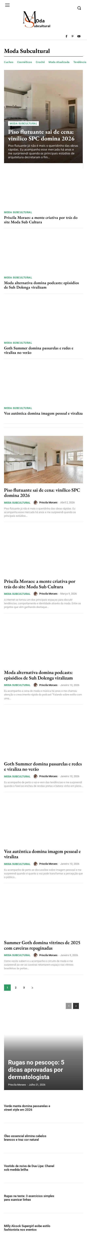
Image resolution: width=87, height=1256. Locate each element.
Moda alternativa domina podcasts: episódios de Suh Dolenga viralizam (41, 285)
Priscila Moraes (48, 502)
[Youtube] (79, 36)
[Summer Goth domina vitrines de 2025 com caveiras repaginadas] (43, 912)
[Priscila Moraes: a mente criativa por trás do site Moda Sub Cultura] (43, 188)
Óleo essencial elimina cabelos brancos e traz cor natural (25, 1138)
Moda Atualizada (59, 62)
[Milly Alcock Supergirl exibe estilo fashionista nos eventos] (71, 1228)
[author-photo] (36, 503)
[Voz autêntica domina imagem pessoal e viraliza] (43, 383)
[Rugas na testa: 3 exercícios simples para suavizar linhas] (71, 1198)
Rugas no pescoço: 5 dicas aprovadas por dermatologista (36, 1070)
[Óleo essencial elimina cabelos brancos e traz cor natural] (71, 1138)
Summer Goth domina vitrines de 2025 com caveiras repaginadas (42, 945)
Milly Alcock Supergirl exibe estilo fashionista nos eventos (27, 1227)
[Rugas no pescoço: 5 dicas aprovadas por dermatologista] (43, 1044)
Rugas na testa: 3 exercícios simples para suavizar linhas (29, 1197)
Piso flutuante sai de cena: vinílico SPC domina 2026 (41, 135)
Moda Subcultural (23, 123)
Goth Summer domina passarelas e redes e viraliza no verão (38, 350)
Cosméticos (24, 62)
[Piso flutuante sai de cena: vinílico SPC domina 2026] (43, 116)
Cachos (8, 62)
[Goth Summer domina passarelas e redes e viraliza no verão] (43, 318)
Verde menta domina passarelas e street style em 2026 (27, 1108)
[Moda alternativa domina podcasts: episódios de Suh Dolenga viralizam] (43, 253)
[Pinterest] (72, 36)
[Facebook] (66, 36)
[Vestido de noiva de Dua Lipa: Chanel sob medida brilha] (71, 1168)
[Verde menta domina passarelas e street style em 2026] (71, 1108)
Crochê (40, 62)
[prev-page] (69, 1006)
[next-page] (32, 987)
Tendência (79, 62)
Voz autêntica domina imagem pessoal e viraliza (43, 413)
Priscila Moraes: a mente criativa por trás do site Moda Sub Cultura (40, 220)
